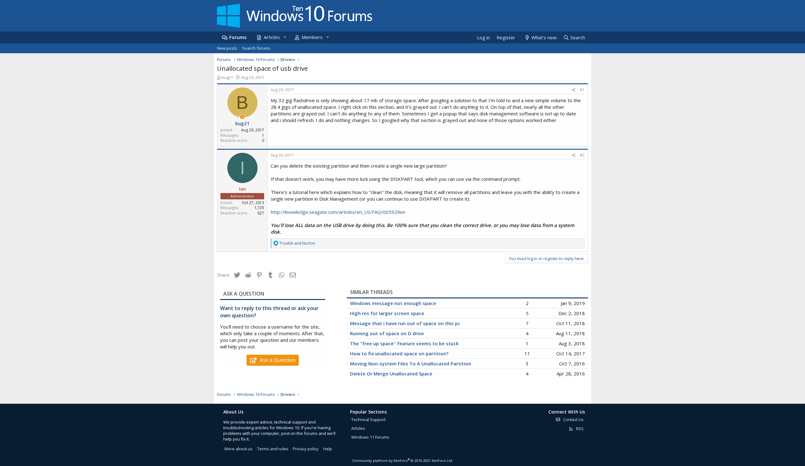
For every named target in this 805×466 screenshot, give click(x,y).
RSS (579, 428)
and (297, 243)
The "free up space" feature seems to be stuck (404, 343)
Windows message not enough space (393, 303)
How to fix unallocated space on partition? (399, 353)
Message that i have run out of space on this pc (405, 323)
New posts (227, 48)
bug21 (227, 77)
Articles (272, 37)
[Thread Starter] (242, 117)
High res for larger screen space (387, 313)
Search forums (256, 48)
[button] (284, 37)
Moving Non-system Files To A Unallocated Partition (410, 363)
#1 (582, 89)
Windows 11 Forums (370, 437)
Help (327, 449)
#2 (582, 155)
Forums (238, 37)
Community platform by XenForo (402, 460)
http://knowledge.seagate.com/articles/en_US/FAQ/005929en (338, 212)
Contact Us (573, 419)
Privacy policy (306, 449)
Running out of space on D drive (387, 333)
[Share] (574, 90)
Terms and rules (272, 449)
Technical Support (368, 419)
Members (312, 37)
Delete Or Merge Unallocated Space (391, 373)
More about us (239, 449)
